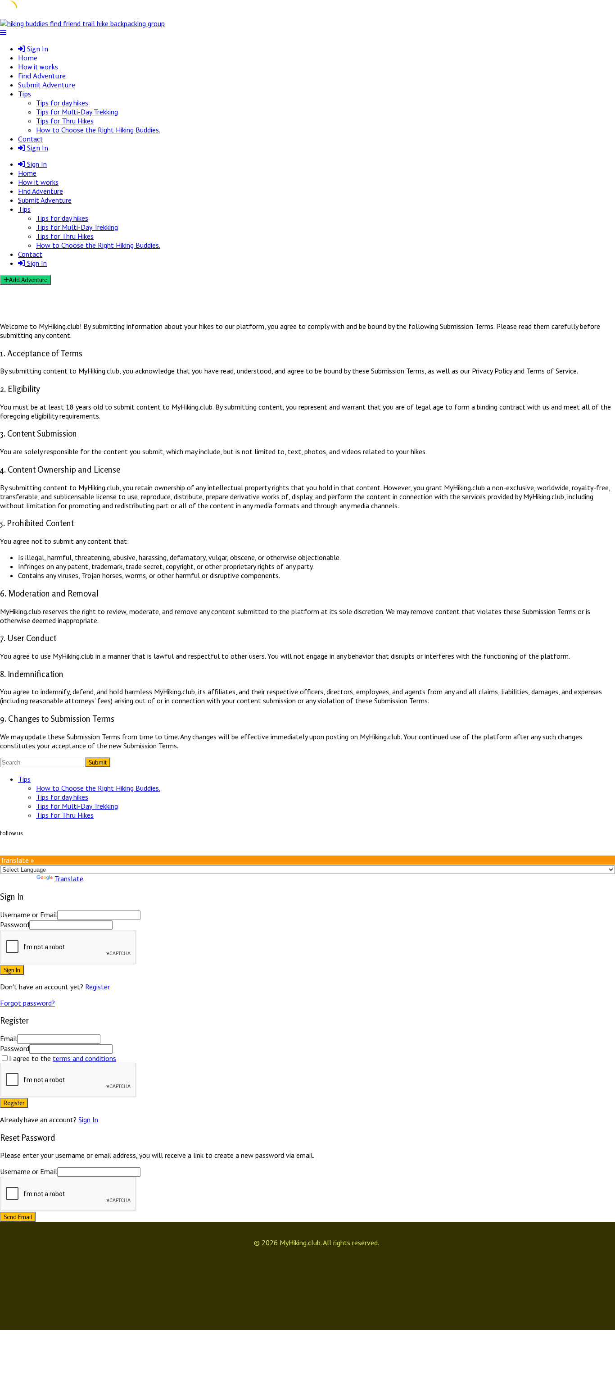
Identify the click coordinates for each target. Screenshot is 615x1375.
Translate (68, 878)
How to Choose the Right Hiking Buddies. (98, 129)
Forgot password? (27, 1002)
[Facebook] (8, 851)
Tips (24, 93)
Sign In (88, 1119)
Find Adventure (42, 75)
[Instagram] (3, 851)
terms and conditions (84, 1058)
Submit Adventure (46, 84)
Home (27, 57)
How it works (38, 66)
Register (97, 986)
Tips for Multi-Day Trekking (77, 111)
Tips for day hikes (62, 102)
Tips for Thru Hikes (65, 120)
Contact (30, 138)
